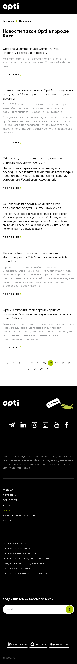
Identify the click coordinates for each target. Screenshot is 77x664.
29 (41, 368)
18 (44, 363)
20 (56, 363)
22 (69, 363)
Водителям (10, 500)
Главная (8, 490)
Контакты (9, 520)
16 (32, 363)
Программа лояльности (18, 568)
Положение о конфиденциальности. (26, 558)
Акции (7, 505)
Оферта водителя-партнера (20, 553)
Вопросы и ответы (15, 543)
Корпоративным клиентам (19, 515)
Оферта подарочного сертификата (25, 573)
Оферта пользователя (17, 548)
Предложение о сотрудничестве (23, 563)
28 (35, 368)
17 (38, 363)
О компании (10, 495)
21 (63, 363)
